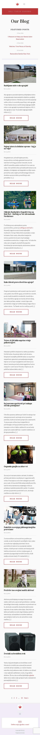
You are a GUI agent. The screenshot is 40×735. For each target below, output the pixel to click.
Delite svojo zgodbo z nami (20, 724)
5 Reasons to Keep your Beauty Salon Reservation (20, 38)
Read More (16, 118)
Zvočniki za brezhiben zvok (14, 654)
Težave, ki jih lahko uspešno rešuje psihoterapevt (17, 341)
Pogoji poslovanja (20, 733)
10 (22, 698)
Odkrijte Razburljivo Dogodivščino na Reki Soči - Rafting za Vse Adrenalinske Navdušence (19, 214)
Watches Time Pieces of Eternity (20, 46)
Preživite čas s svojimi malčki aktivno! (19, 590)
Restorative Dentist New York (20, 54)
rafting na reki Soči (26, 228)
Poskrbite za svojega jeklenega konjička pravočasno (19, 528)
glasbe (31, 675)
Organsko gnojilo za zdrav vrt (16, 466)
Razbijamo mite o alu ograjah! (16, 85)
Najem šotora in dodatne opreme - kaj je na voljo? (20, 147)
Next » (26, 698)
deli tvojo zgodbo (20, 11)
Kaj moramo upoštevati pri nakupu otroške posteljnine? (18, 404)
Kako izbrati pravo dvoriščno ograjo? (19, 282)
